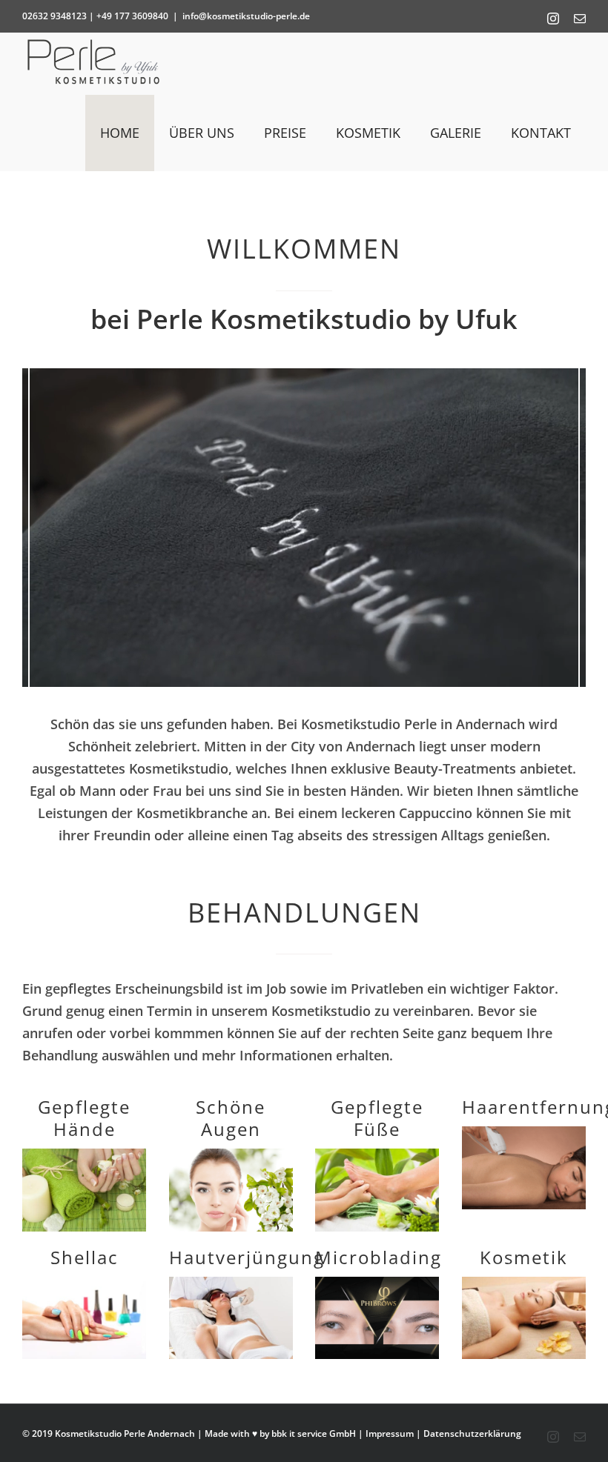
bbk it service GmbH (313, 1433)
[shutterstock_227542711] (377, 1155)
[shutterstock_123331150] (84, 1155)
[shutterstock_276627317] (231, 1283)
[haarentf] (524, 1133)
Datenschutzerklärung (472, 1433)
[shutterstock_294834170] (84, 1283)
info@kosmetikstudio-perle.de (246, 16)
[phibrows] (377, 1283)
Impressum (390, 1433)
